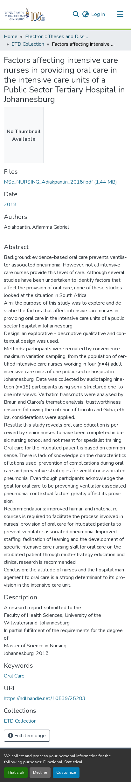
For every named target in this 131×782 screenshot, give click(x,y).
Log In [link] (98, 14)
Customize (66, 772)
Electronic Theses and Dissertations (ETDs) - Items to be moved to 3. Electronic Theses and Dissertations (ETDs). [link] (57, 36)
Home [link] (10, 36)
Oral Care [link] (14, 675)
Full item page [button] (29, 735)
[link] (65, 182)
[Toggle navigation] (120, 14)
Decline (40, 772)
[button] (35, 14)
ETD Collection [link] (27, 44)
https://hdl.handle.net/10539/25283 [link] (45, 698)
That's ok (16, 772)
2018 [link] (10, 204)
